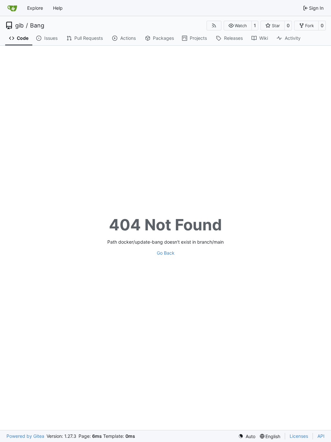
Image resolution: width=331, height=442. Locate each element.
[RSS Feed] (214, 25)
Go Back (166, 253)
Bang (37, 25)
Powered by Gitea (25, 436)
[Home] (12, 8)
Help (58, 8)
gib (19, 25)
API (321, 436)
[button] (238, 25)
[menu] (246, 436)
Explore (35, 8)
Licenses (299, 436)
